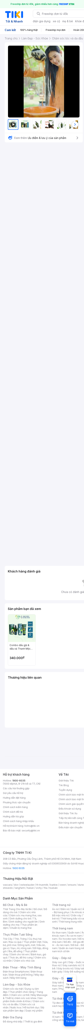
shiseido (8, 887)
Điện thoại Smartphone (16, 971)
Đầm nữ (65, 909)
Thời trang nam (62, 928)
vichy (39, 887)
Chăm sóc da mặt (13, 988)
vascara (7, 884)
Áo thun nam (59, 932)
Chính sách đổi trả (13, 811)
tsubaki (53, 887)
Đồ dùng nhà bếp (12, 1021)
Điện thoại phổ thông (21, 974)
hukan (30, 887)
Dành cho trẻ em (19, 954)
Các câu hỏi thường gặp (16, 788)
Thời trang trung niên (70, 921)
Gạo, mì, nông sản (21, 948)
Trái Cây (7, 938)
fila (45, 887)
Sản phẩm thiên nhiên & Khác (23, 1000)
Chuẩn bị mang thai (21, 927)
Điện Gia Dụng (12, 1017)
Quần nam (74, 932)
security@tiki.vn (31, 830)
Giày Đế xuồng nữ (74, 971)
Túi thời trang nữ (63, 998)
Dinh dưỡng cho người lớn (23, 921)
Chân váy (76, 915)
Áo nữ (55, 909)
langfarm (20, 887)
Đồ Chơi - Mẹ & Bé (15, 905)
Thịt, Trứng (20, 938)
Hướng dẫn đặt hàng (14, 797)
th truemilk (42, 884)
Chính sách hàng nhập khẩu (18, 821)
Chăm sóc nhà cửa (24, 960)
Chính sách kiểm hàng (15, 807)
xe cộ (56, 21)
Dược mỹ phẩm (34, 1010)
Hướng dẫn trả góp (13, 816)
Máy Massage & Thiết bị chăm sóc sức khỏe (25, 997)
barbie (54, 884)
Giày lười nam (59, 982)
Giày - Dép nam (62, 978)
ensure (72, 884)
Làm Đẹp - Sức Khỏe (16, 984)
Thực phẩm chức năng (21, 991)
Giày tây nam (76, 982)
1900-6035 (18, 780)
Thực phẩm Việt (32, 941)
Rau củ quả (15, 941)
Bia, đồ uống (15, 951)
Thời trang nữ (61, 905)
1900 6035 (18, 868)
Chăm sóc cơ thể (19, 995)
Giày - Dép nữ (61, 958)
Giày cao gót (59, 962)
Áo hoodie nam (67, 938)
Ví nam (56, 1016)
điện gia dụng (41, 21)
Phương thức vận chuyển (16, 802)
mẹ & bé (67, 21)
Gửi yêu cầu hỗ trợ (13, 793)
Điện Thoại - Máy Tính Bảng (22, 967)
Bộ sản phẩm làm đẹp (23, 1009)
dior (16, 884)
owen (63, 884)
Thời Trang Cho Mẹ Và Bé (17, 909)
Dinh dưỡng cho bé (20, 918)
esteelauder (27, 884)
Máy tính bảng (18, 977)
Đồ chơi (38, 909)
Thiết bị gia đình (33, 1021)
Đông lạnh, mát (26, 945)
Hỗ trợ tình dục (31, 1007)
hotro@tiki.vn (31, 825)
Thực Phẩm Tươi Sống (17, 934)
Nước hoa (15, 1007)
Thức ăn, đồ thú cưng (21, 957)
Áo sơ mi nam (74, 935)
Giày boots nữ (65, 968)
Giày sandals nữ (71, 965)
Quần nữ (75, 909)
